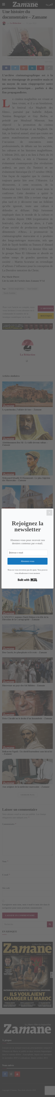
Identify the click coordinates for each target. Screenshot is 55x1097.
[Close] (49, 513)
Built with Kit (27, 579)
